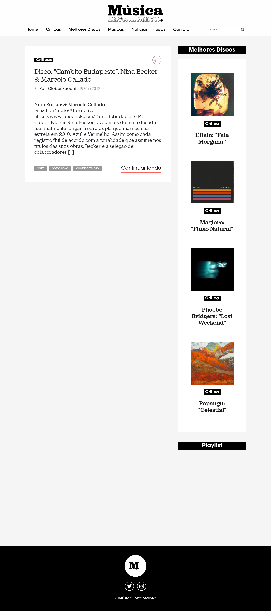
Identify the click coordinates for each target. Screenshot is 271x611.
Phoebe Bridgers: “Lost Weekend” (212, 316)
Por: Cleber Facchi (57, 89)
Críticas (53, 30)
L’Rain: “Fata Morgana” (212, 138)
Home (32, 30)
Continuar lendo (141, 168)
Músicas (116, 30)
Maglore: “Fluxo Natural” (212, 225)
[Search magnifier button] (243, 30)
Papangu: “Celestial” (212, 406)
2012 (40, 168)
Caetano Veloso (87, 168)
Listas (160, 30)
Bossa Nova (60, 168)
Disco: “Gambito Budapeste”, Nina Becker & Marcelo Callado (96, 75)
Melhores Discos (84, 30)
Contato (181, 30)
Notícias (139, 30)
